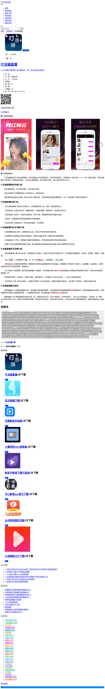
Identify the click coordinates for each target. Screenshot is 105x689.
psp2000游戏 (51, 334)
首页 (6, 8)
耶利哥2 (99, 332)
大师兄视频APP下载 (12, 604)
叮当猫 (6, 70)
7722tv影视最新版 (11, 602)
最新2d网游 (89, 329)
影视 (9, 662)
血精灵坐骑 (32, 329)
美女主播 (34, 70)
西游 (9, 659)
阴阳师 (10, 630)
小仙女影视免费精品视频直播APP (17, 597)
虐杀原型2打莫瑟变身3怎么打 (40, 337)
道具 (9, 635)
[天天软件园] (6, 2)
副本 (9, 648)
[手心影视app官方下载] (11, 489)
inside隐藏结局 (91, 313)
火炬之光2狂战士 (74, 313)
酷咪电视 (8, 607)
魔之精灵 (50, 324)
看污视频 (11, 679)
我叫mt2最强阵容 (8, 337)
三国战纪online (76, 316)
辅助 (9, 646)
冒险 (9, 654)
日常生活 (41, 70)
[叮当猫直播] (13, 369)
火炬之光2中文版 (64, 316)
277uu (12, 313)
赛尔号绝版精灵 (8, 316)
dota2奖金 (22, 316)
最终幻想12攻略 (35, 318)
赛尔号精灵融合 (32, 334)
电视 (9, 640)
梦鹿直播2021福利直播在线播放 (16, 609)
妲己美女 (58, 324)
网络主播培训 (50, 332)
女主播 (18, 70)
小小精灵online (7, 324)
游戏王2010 (83, 321)
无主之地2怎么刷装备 (10, 318)
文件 (9, 656)
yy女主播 (16, 332)
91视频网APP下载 (15, 556)
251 (59, 329)
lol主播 (42, 321)
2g (82, 318)
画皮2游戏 (53, 321)
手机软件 (8, 15)
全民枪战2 (53, 329)
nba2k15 (87, 334)
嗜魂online (91, 321)
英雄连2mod (55, 326)
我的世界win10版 (89, 324)
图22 (37, 332)
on (9, 666)
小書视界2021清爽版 (16, 447)
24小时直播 (33, 326)
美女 (14, 70)
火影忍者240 (6, 321)
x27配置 (36, 313)
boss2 (15, 329)
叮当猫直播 (9, 64)
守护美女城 (74, 337)
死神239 (56, 313)
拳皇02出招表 (24, 318)
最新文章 (8, 23)
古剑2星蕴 (97, 329)
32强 (16, 316)
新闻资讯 (8, 10)
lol (8, 625)
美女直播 (11, 620)
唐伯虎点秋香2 (7, 329)
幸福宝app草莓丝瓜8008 (13, 612)
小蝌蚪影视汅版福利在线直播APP (17, 592)
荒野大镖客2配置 (46, 313)
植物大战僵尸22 (43, 329)
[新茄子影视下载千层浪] (12, 468)
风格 (61, 270)
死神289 (12, 326)
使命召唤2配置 (19, 324)
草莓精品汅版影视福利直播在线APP (18, 590)
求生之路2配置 (27, 313)
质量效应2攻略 (72, 332)
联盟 (9, 651)
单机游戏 (8, 20)
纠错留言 (5, 112)
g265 (47, 321)
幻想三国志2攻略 (74, 326)
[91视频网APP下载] (17, 551)
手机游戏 (8, 18)
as (8, 674)
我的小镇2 (42, 326)
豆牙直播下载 (11, 342)
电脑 (9, 638)
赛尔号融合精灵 (72, 321)
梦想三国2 (63, 326)
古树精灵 (18, 313)
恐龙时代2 (65, 324)
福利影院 (11, 677)
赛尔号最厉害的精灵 (75, 334)
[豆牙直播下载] (12, 395)
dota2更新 (91, 332)
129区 (37, 321)
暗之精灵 (5, 326)
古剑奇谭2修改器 (87, 326)
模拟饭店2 (38, 316)
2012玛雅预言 (79, 329)
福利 (41, 260)
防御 (9, 643)
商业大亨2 (94, 334)
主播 (10, 70)
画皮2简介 (56, 337)
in (2, 70)
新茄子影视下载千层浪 (17, 473)
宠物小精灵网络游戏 (91, 318)
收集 (73, 290)
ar (8, 632)
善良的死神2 (83, 337)
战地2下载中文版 (28, 321)
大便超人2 (22, 334)
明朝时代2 (63, 313)
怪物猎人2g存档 (76, 324)
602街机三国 (41, 324)
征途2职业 (43, 334)
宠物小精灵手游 (56, 318)
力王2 (83, 313)
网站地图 (4, 683)
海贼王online (82, 332)
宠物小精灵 (46, 318)
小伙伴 (10, 628)
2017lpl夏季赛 (7, 332)
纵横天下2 (30, 316)
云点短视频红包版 (15, 520)
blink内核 (23, 332)
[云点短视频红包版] (13, 515)
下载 (6, 380)
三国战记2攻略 (60, 332)
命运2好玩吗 (16, 321)
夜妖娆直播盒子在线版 (13, 600)
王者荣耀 (11, 623)
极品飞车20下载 (31, 324)
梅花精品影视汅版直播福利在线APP (18, 595)
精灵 (23, 70)
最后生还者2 (65, 337)
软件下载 (8, 13)
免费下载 (25, 50)
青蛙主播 (85, 316)
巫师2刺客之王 (68, 318)
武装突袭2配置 (62, 334)
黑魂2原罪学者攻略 (22, 337)
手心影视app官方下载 (17, 494)
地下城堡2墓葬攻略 (50, 316)
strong (10, 670)
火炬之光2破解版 (67, 329)
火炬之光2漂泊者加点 (10, 334)
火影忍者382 (22, 329)
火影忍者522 (93, 316)
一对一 (27, 70)
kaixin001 (77, 318)
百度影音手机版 (13, 421)
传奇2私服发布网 (22, 326)
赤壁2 (42, 332)
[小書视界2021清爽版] (12, 442)
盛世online (31, 332)
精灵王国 (99, 324)
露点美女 (5, 313)
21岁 (48, 326)
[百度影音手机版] (10, 416)
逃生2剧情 (61, 321)
